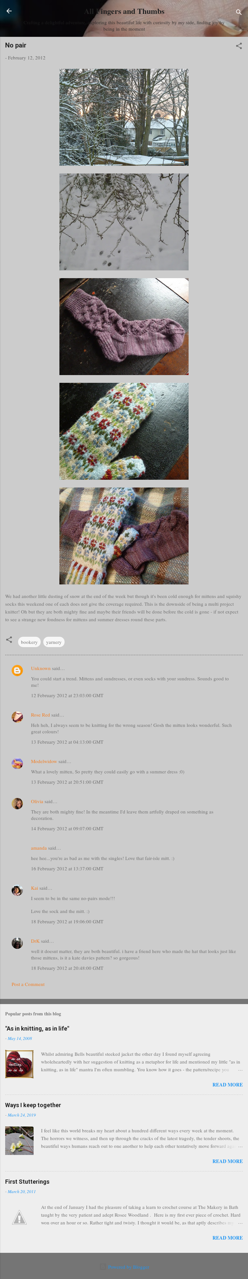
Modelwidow (44, 761)
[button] (239, 47)
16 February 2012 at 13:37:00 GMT (67, 868)
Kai (34, 888)
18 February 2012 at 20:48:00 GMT (67, 968)
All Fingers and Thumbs (124, 10)
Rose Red (40, 714)
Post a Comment (28, 984)
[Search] (239, 13)
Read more (227, 1084)
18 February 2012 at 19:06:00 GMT (67, 921)
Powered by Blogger (128, 1266)
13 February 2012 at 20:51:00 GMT (67, 782)
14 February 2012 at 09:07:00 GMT (67, 828)
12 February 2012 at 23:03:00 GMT (67, 695)
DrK (35, 941)
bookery (29, 642)
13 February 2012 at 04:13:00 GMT (67, 742)
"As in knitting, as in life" (37, 1028)
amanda (39, 847)
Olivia (37, 801)
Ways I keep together (33, 1105)
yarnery (54, 642)
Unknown (41, 668)
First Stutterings (27, 1181)
